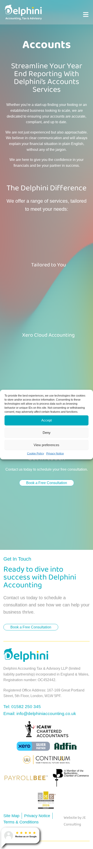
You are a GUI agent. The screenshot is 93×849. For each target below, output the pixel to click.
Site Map (11, 816)
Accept (46, 420)
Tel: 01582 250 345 (22, 706)
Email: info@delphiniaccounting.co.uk (39, 713)
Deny (47, 432)
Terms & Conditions (21, 822)
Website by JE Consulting (75, 821)
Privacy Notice (55, 453)
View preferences (46, 445)
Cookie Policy (35, 453)
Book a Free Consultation (46, 483)
